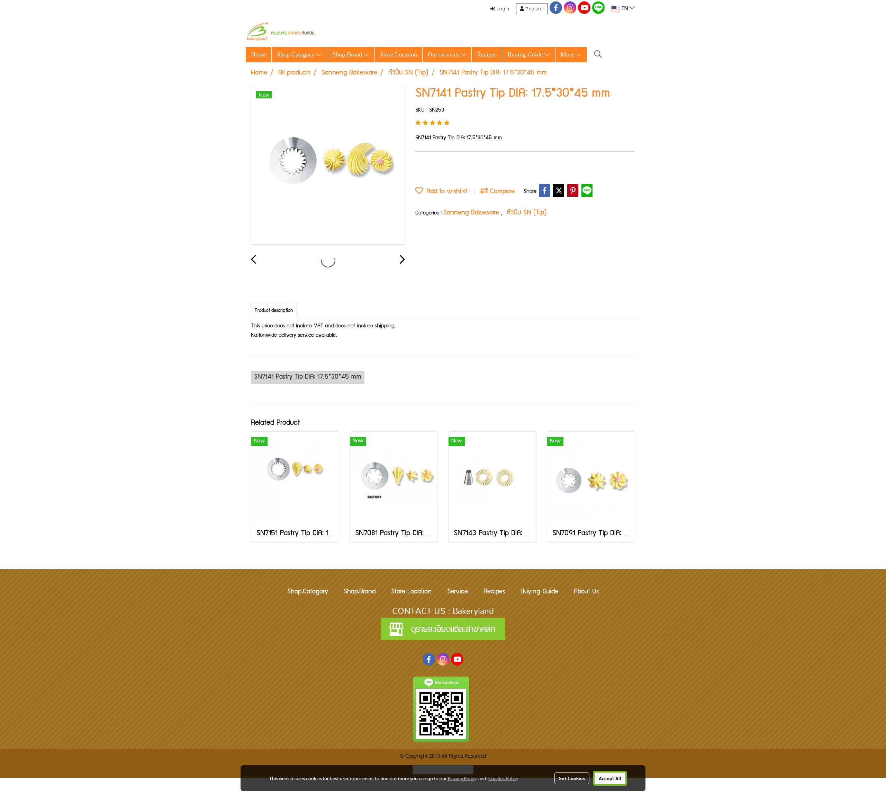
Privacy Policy (462, 778)
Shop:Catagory (296, 54)
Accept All (610, 778)
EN (625, 9)
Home (258, 54)
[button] (598, 54)
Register (534, 9)
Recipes (487, 54)
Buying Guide (525, 54)
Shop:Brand (348, 54)
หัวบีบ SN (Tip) (527, 213)
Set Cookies (572, 778)
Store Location (398, 54)
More (568, 54)
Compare (501, 192)
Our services (444, 54)
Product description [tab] (274, 311)
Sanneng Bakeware (472, 213)
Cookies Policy (503, 778)
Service (457, 592)
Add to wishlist (445, 192)
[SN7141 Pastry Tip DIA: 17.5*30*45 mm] (328, 165)
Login (502, 9)
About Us (586, 592)
